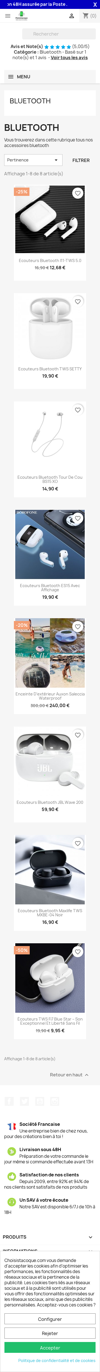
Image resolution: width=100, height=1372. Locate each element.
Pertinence (33, 160)
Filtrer (81, 160)
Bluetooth (30, 101)
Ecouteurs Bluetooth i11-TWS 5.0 (50, 260)
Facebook (9, 1101)
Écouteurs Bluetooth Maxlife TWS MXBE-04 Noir (50, 913)
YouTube (39, 1101)
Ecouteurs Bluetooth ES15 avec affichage (50, 587)
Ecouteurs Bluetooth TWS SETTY (50, 369)
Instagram (54, 1101)
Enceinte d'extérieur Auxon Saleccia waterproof (50, 696)
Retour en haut (70, 1074)
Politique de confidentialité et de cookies (57, 1360)
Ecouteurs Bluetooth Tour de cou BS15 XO (50, 479)
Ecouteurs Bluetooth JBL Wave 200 (50, 802)
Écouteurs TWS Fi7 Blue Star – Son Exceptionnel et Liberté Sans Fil (50, 1021)
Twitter (24, 1101)
